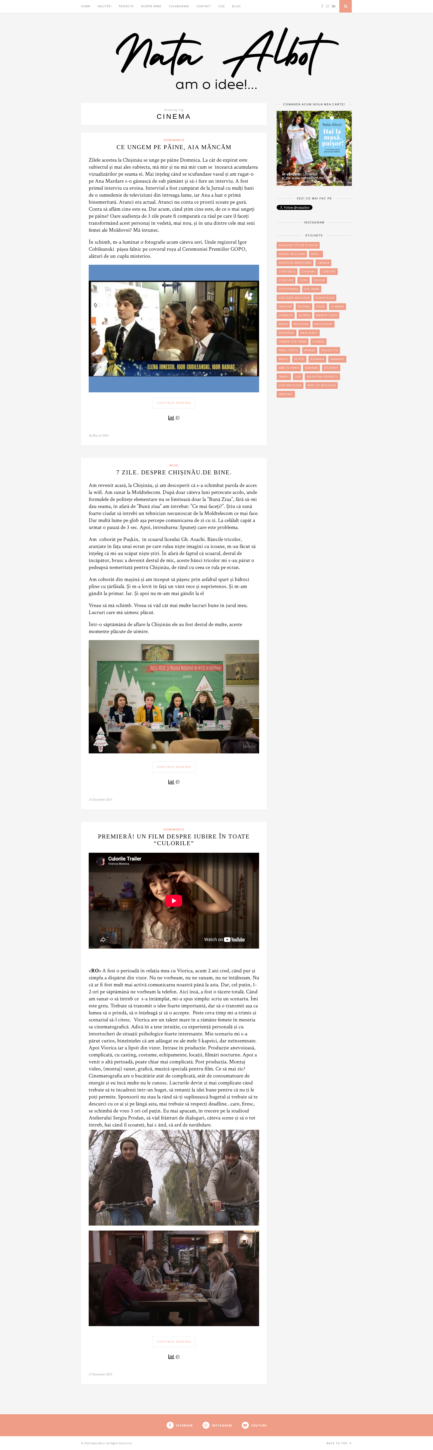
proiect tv (329, 350)
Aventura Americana (295, 262)
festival (304, 306)
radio (283, 359)
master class (326, 315)
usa (298, 376)
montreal (286, 333)
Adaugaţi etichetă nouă (298, 245)
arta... (316, 254)
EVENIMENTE (174, 140)
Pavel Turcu (288, 350)
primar (309, 350)
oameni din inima (292, 341)
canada (323, 262)
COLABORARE (179, 6)
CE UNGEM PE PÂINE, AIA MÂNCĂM (174, 147)
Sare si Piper (289, 368)
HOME (85, 6)
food (320, 306)
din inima (311, 289)
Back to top (338, 1443)
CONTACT (203, 6)
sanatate (337, 359)
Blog (236, 6)
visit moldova (290, 385)
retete (299, 359)
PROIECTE (126, 6)
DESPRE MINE (151, 6)
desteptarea (288, 289)
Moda (283, 324)
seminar (311, 368)
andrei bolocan (292, 254)
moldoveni (323, 324)
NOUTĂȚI (105, 6)
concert (329, 271)
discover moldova (294, 298)
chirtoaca (287, 271)
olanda (318, 341)
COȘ (222, 6)
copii (303, 280)
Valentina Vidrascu (322, 376)
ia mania (337, 306)
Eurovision (324, 298)
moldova (301, 324)
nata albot (309, 333)
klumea (304, 315)
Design (319, 280)
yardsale (286, 394)
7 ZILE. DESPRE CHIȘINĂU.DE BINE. (174, 472)
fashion (285, 306)
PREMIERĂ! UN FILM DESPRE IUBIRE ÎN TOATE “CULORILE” (174, 839)
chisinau (308, 271)
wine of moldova (321, 385)
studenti (331, 368)
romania (317, 359)
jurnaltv (286, 315)
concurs (286, 280)
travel (284, 376)
